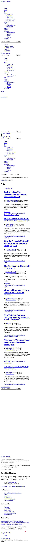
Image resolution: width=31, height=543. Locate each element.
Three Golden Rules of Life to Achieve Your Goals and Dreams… (16, 292)
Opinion (6, 22)
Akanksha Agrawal (11, 249)
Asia (5, 13)
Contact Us (7, 50)
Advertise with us (8, 46)
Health (9, 34)
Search (18, 41)
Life (6, 180)
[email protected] (12, 482)
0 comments (7, 212)
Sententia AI (4, 97)
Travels (9, 37)
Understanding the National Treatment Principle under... (15, 522)
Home (5, 8)
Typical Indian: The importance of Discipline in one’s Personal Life (15, 194)
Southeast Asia (11, 19)
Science (6, 28)
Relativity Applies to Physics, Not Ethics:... (12, 524)
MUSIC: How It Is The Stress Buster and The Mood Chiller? (17, 219)
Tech (5, 23)
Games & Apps (11, 25)
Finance (6, 29)
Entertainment (11, 32)
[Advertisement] (15, 114)
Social (8, 35)
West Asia (9, 17)
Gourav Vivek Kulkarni (12, 200)
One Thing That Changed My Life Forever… (16, 367)
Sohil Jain (8, 323)
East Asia (9, 16)
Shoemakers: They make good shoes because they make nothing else (16, 342)
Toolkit (2, 91)
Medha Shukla (9, 224)
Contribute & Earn (9, 47)
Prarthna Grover (10, 348)
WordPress (10, 26)
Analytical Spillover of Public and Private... (12, 521)
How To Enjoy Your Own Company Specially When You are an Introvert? (17, 317)
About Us (6, 49)
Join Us (6, 44)
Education (6, 38)
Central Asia (10, 20)
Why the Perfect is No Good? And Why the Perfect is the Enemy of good (16, 243)
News (5, 10)
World (5, 11)
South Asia (10, 14)
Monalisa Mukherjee (11, 298)
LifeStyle (6, 31)
